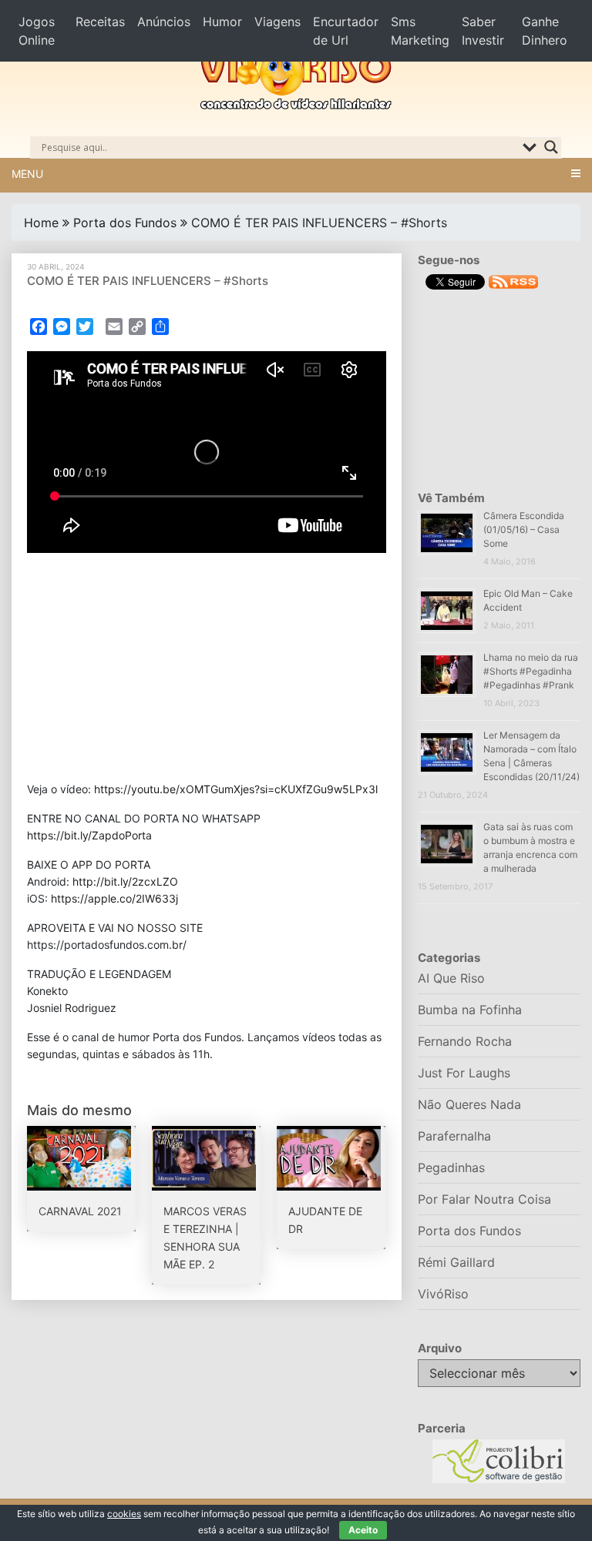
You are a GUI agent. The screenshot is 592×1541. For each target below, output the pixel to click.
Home (41, 222)
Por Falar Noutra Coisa (484, 1199)
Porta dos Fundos (125, 222)
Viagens (277, 21)
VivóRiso (443, 1293)
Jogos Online (36, 31)
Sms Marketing (420, 31)
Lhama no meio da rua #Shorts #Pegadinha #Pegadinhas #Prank (530, 671)
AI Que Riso (451, 978)
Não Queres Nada (469, 1104)
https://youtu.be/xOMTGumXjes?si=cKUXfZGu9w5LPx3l (236, 789)
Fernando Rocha (465, 1041)
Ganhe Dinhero (544, 31)
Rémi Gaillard (456, 1262)
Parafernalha (454, 1136)
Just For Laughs (464, 1072)
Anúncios (163, 21)
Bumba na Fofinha (470, 1009)
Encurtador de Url (345, 31)
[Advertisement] (206, 667)
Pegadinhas (451, 1167)
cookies (124, 1513)
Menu (27, 173)
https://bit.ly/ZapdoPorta (89, 835)
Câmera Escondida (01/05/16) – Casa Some (523, 529)
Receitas (100, 21)
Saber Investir (483, 31)
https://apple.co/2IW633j (114, 898)
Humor (222, 21)
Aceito (363, 1530)
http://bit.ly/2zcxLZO (125, 881)
